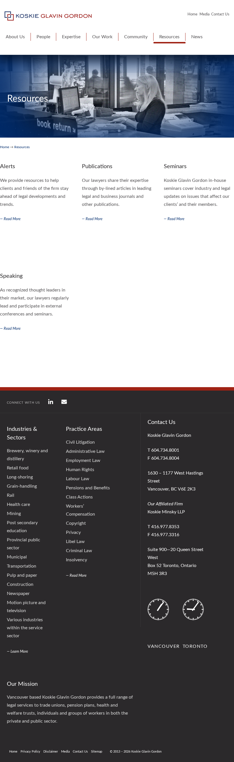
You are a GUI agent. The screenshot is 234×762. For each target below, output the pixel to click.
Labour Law (77, 478)
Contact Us (220, 14)
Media (204, 14)
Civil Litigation (80, 442)
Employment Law (83, 460)
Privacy (73, 532)
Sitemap (96, 751)
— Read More (10, 219)
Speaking (11, 276)
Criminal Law (79, 550)
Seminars (175, 166)
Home (192, 14)
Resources (169, 37)
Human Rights (80, 469)
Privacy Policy (30, 751)
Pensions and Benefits (88, 488)
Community (136, 37)
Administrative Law (85, 451)
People (43, 37)
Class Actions (79, 497)
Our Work (102, 37)
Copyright (76, 523)
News (197, 37)
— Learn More (17, 652)
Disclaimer (50, 751)
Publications (97, 166)
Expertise (71, 37)
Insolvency (76, 560)
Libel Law (75, 541)
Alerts (7, 166)
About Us (15, 37)
